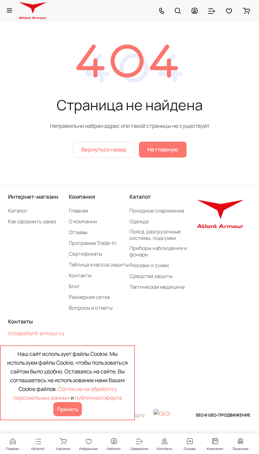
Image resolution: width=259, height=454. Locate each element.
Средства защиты (151, 276)
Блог (74, 286)
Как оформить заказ (32, 221)
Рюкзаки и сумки (149, 265)
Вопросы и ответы (91, 307)
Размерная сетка (89, 297)
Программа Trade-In (92, 243)
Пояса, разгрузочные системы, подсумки (155, 235)
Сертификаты (85, 253)
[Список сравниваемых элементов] (211, 10)
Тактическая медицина (157, 286)
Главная (78, 210)
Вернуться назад (103, 149)
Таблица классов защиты (99, 264)
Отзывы (78, 232)
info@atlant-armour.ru (36, 333)
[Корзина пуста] (246, 10)
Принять (67, 409)
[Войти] (195, 10)
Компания (82, 196)
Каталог (18, 210)
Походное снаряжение (157, 210)
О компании (83, 221)
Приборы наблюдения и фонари (158, 251)
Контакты (80, 275)
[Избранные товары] (229, 10)
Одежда (139, 221)
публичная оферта (98, 397)
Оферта (136, 415)
